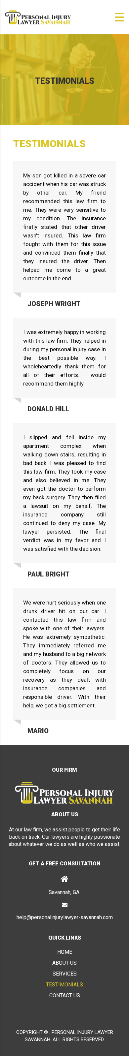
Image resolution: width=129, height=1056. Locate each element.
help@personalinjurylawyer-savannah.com (65, 917)
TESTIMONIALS (64, 984)
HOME (64, 952)
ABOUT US (64, 963)
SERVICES (65, 974)
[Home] (38, 17)
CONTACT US (64, 995)
